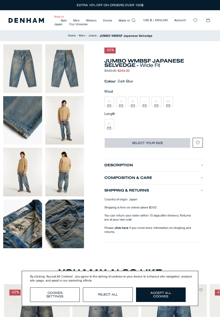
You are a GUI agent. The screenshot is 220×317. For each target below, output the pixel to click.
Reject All (108, 294)
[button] (26, 20)
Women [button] (91, 20)
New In (59, 17)
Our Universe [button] (78, 24)
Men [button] (76, 20)
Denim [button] (107, 20)
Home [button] (72, 35)
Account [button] (180, 20)
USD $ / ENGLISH (155, 20)
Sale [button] (64, 20)
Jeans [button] (92, 35)
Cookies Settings (54, 294)
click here (122, 228)
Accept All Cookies (161, 294)
